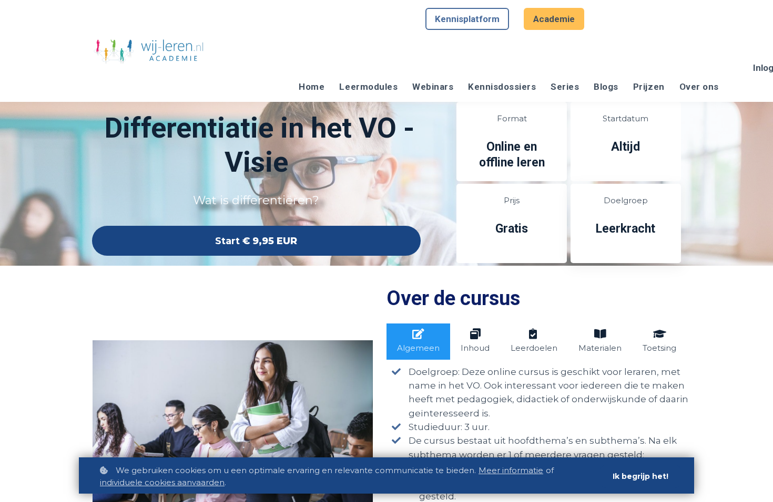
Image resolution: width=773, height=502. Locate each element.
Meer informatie (511, 470)
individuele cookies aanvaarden (162, 482)
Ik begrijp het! (640, 476)
